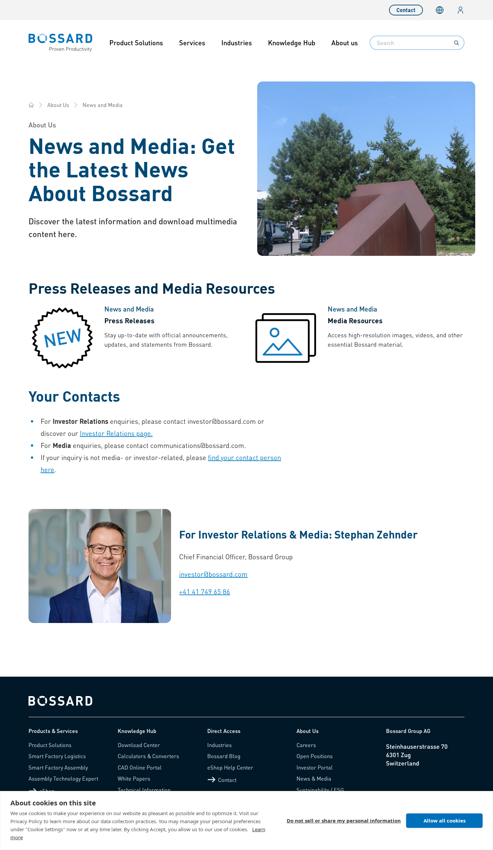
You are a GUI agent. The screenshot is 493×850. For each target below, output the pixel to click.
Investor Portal (314, 767)
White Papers (134, 778)
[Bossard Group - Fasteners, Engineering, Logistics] (31, 105)
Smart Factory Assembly (58, 767)
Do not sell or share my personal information (344, 820)
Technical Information (144, 789)
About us (344, 42)
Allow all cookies (444, 820)
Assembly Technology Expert (63, 778)
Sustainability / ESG (320, 789)
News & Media (313, 778)
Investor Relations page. (116, 433)
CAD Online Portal (140, 767)
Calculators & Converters (148, 755)
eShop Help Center (230, 767)
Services (192, 42)
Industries (236, 42)
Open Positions (314, 755)
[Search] (456, 43)
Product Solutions (136, 42)
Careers (306, 744)
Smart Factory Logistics (57, 755)
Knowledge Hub (291, 42)
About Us (58, 104)
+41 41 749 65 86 (204, 591)
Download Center (139, 744)
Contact (406, 9)
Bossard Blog (223, 755)
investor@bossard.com (213, 574)
